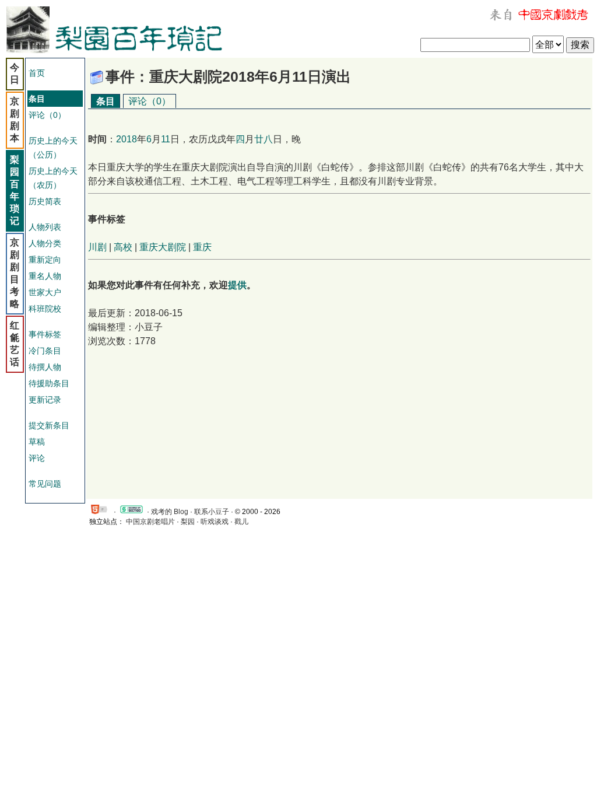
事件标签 (45, 334)
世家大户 (45, 292)
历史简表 (45, 201)
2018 (126, 139)
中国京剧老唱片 (150, 522)
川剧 (97, 247)
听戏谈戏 (215, 522)
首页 (37, 73)
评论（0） (47, 115)
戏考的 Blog (169, 512)
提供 (237, 285)
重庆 (202, 247)
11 (165, 139)
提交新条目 (49, 425)
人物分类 (45, 243)
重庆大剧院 (162, 247)
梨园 (188, 522)
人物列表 (45, 227)
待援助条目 (49, 383)
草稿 (37, 441)
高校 (123, 247)
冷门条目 (45, 350)
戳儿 (241, 522)
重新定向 (45, 259)
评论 (37, 458)
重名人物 (45, 276)
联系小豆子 (211, 512)
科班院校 (45, 308)
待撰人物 (45, 367)
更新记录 (45, 399)
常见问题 (45, 483)
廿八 (263, 139)
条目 (105, 101)
